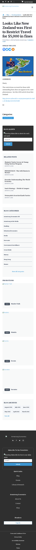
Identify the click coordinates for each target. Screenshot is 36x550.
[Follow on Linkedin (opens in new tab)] (3, 2)
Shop (18, 508)
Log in (18, 523)
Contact (18, 503)
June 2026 (26, 407)
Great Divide (7, 250)
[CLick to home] (4, 15)
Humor (6, 264)
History (6, 254)
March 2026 (25, 411)
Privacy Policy (18, 537)
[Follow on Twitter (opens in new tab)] (8, 2)
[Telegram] (9, 49)
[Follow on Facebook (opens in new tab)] (5, 2)
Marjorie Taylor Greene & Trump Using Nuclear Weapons (16, 163)
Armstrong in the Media (11, 221)
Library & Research (18, 485)
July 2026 (17, 407)
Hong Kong (7, 259)
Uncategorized (16, 15)
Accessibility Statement (18, 540)
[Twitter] (6, 49)
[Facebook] (4, 49)
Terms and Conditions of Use (18, 533)
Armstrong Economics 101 (12, 216)
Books (6, 235)
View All (7, 416)
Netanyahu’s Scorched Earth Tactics (17, 195)
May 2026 (7, 411)
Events (18, 480)
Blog (7, 15)
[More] (13, 49)
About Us (18, 499)
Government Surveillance (12, 245)
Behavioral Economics (10, 231)
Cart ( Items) (28, 2)
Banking (6, 226)
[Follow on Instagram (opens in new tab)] (11, 2)
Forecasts (7, 240)
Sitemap (18, 544)
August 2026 (8, 407)
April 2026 (16, 411)
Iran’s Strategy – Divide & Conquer (17, 188)
